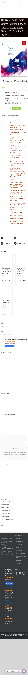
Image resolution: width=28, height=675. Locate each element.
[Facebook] (16, 573)
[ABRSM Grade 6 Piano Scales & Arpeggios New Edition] (6, 292)
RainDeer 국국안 (9, 587)
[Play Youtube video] (14, 382)
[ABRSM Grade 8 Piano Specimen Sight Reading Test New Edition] (6, 260)
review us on (9, 346)
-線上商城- (18, 538)
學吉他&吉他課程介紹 (20, 553)
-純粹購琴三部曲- (19, 541)
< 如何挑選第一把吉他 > (6, 502)
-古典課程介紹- (19, 547)
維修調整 (18, 563)
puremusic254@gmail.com (19, 2)
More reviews (7, 627)
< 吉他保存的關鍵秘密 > (6, 516)
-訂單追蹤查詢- (19, 550)
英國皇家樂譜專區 (16, 115)
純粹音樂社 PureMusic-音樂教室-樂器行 (16, 339)
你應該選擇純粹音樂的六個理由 (21, 557)
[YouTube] (20, 573)
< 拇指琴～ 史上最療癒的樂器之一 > (8, 519)
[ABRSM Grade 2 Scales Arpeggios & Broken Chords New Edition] (21, 260)
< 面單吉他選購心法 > (5, 504)
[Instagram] (23, 573)
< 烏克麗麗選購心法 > (5, 513)
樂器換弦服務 (19, 560)
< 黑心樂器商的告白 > (5, 510)
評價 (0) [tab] (2, 125)
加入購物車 (16, 108)
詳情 (10, 280)
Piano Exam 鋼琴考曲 (8, 115)
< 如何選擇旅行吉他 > (5, 507)
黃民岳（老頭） (9, 603)
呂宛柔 (6, 615)
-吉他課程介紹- (19, 544)
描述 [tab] (2, 122)
